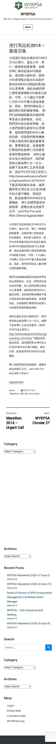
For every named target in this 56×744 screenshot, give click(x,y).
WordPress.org (15, 721)
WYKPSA (28, 14)
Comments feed (16, 716)
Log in (10, 705)
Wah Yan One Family (30, 393)
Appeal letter (16, 382)
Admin (12, 390)
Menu (28, 27)
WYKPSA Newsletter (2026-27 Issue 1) (28, 575)
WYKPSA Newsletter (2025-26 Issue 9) (28, 623)
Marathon (14, 393)
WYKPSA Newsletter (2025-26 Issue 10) (29, 584)
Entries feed (14, 710)
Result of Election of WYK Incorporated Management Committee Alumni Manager (29, 597)
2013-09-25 (29, 390)
